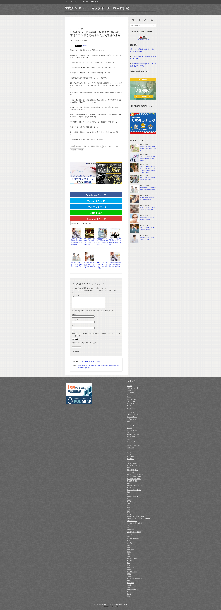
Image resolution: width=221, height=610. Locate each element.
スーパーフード (132, 425)
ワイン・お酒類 (132, 463)
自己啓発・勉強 (132, 572)
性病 (128, 503)
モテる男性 (130, 459)
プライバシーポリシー (73, 2)
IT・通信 (129, 386)
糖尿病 (129, 552)
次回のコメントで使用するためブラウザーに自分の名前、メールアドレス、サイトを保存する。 (96, 335)
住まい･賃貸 (130, 472)
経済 (72, 146)
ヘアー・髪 (130, 448)
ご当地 (129, 390)
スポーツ (129, 421)
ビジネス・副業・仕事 (134, 445)
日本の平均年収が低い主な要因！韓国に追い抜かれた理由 (115, 264)
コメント (75, 296)
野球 (128, 580)
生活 (128, 527)
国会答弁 (86, 146)
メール (75, 320)
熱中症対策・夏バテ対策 (134, 523)
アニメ (129, 397)
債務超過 (78, 146)
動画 (128, 492)
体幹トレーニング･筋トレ (135, 474)
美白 (128, 563)
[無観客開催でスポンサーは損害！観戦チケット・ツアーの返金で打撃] (102, 229)
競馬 (128, 547)
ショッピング (131, 412)
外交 (128, 498)
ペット (129, 450)
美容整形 (129, 560)
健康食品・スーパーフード (135, 485)
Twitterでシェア (96, 201)
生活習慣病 (130, 529)
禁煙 (128, 545)
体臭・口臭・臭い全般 (134, 476)
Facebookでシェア (96, 195)
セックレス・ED (132, 430)
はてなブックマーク (96, 207)
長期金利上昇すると (77, 150)
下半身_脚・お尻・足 (133, 465)
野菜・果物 (130, 583)
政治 (128, 510)
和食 (128, 494)
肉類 (128, 565)
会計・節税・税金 (132, 470)
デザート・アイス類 (133, 434)
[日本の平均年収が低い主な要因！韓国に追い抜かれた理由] (115, 252)
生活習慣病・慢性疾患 (134, 532)
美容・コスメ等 (132, 558)
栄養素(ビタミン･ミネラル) (135, 516)
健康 (128, 483)
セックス (129, 428)
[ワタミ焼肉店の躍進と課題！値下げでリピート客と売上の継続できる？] (89, 229)
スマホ (129, 423)
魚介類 (129, 594)
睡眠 (128, 541)
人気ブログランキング (143, 39)
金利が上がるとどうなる (110, 146)
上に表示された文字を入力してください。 (85, 343)
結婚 (128, 556)
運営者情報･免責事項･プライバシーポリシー (141, 578)
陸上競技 (129, 585)
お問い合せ (94, 2)
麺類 (128, 596)
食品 (128, 591)
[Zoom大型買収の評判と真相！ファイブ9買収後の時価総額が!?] (89, 252)
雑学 (128, 587)
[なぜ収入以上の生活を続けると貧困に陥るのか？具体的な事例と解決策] (76, 229)
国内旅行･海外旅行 (133, 496)
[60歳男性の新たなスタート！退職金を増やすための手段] (76, 252)
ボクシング (130, 452)
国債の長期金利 (96, 146)
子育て (129, 501)
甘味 (128, 525)
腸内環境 (129, 569)
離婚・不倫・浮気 (132, 589)
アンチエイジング (132, 399)
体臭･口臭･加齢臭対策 (134, 479)
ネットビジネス (132, 441)
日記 (128, 512)
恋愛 (128, 505)
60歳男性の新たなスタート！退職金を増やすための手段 (76, 264)
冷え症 (129, 487)
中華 (128, 468)
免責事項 (85, 2)
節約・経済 (130, 549)
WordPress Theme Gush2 (110, 606)
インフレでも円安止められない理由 (89, 361)
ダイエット (130, 432)
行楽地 (129, 576)
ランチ (129, 461)
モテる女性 (130, 456)
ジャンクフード (132, 417)
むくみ (129, 394)
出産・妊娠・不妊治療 (134, 490)
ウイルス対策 (131, 401)
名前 (74, 314)
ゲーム (129, 408)
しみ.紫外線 (130, 392)
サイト (74, 325)
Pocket (84, 46)
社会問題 (129, 543)
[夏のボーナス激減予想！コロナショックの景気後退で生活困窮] (115, 229)
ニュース (129, 439)
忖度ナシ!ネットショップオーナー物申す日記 (97, 8)
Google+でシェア (96, 219)
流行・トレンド (132, 521)
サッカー (129, 410)
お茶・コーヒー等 (132, 388)
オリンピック (131, 403)
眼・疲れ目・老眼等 (133, 538)
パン (128, 443)
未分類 (129, 514)
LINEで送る (96, 213)
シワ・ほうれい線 (132, 414)
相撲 (128, 536)
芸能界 (129, 574)
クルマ (129, 406)
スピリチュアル (132, 419)
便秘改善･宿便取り (133, 481)
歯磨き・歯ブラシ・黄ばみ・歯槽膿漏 (138, 518)
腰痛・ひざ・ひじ (132, 567)
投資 (128, 507)
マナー (129, 454)
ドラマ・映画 (131, 436)
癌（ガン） (130, 534)
